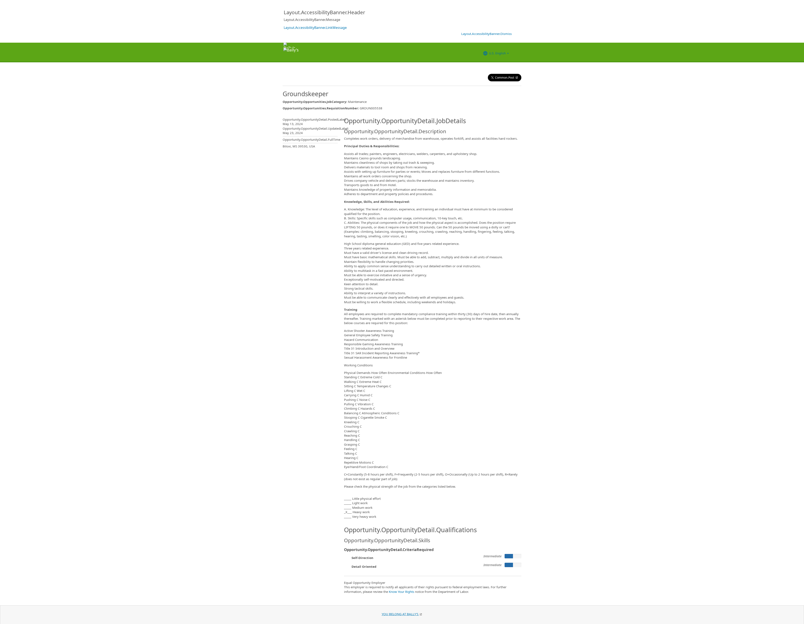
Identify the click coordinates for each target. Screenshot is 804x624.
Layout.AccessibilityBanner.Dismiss (486, 34)
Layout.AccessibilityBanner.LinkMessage (315, 27)
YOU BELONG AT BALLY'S (400, 614)
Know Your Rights (401, 591)
